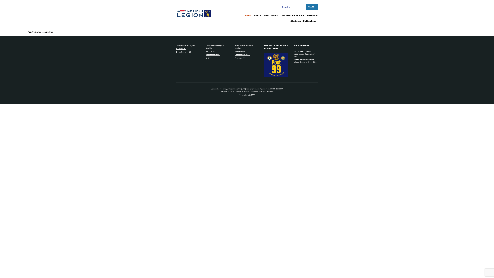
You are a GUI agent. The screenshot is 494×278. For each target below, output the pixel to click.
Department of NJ (183, 52)
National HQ (181, 49)
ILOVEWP (251, 95)
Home (248, 15)
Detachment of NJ (242, 55)
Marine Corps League (302, 51)
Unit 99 (208, 58)
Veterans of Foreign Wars (304, 59)
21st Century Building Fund (303, 21)
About (256, 15)
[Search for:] (292, 7)
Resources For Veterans (292, 15)
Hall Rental (312, 15)
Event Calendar (271, 15)
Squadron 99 (240, 58)
